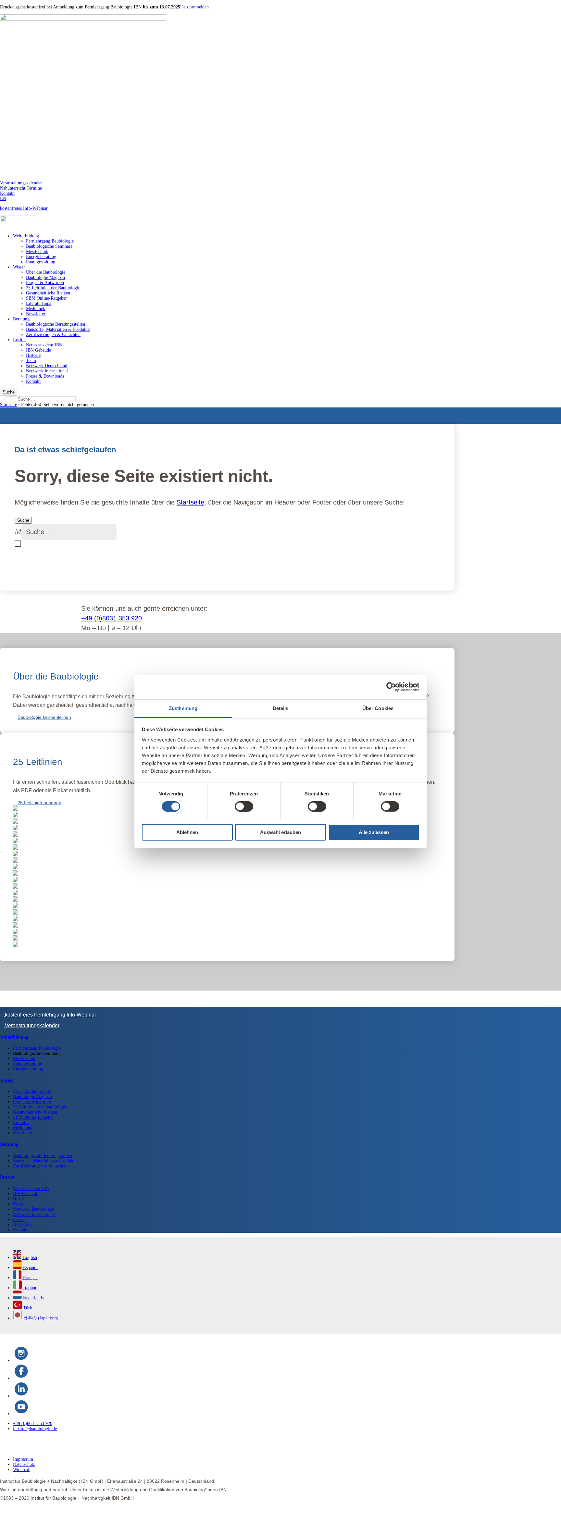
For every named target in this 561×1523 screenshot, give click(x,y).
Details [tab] (281, 708)
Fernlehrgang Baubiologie (50, 241)
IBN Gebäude (38, 350)
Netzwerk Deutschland (46, 365)
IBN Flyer (22, 1218)
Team (31, 360)
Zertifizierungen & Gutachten (53, 334)
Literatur (21, 1116)
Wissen (19, 267)
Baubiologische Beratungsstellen (55, 324)
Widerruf (21, 1463)
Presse (18, 1213)
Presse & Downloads (45, 376)
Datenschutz (24, 1457)
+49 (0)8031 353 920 (111, 618)
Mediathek (35, 308)
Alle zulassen (374, 832)
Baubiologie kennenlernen (44, 717)
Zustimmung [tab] (183, 708)
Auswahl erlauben (280, 832)
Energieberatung (41, 256)
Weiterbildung (26, 235)
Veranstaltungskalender (21, 183)
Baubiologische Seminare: (50, 246)
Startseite (8, 404)
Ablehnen (187, 832)
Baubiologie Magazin (45, 277)
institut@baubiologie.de (35, 1422)
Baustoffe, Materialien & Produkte (58, 329)
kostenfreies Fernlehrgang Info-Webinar (50, 1008)
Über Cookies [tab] (377, 708)
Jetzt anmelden (195, 7)
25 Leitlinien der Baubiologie (53, 287)
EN (3, 198)
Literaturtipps (38, 303)
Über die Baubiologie (45, 272)
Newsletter (35, 313)
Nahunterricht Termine (21, 188)
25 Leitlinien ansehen (39, 802)
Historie (33, 355)
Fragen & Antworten (45, 282)
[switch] (244, 806)
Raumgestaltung (40, 261)
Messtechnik (37, 251)
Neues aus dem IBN (44, 345)
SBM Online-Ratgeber (46, 298)
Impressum (23, 1452)
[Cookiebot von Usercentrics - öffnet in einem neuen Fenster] (391, 687)
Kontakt (7, 193)
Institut (19, 339)
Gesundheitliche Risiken (48, 293)
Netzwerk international (47, 370)
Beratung (21, 319)
